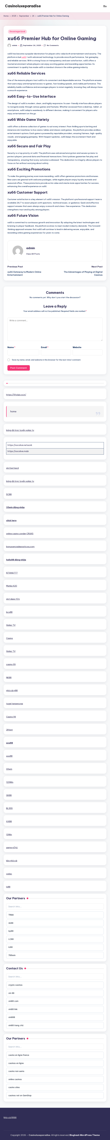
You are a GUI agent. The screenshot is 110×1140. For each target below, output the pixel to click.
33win (9, 769)
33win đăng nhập (15, 507)
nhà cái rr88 (12, 690)
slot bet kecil (12, 468)
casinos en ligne (16, 1063)
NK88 (8, 677)
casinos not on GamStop (20, 1095)
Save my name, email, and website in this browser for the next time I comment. (46, 360)
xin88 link (12, 1009)
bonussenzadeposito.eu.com (20, 546)
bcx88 (9, 612)
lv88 (8, 887)
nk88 (10, 923)
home (13, 411)
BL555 (9, 808)
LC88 (11, 939)
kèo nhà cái (11, 860)
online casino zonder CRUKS (19, 533)
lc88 (10, 947)
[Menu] (104, 6)
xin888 (11, 1017)
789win (11, 955)
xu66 (23, 57)
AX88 (9, 821)
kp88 (10, 931)
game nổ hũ (12, 847)
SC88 (9, 494)
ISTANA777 (12, 573)
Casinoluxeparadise (23, 6)
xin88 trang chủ (15, 1025)
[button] (33, 254)
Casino (9, 638)
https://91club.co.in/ (16, 394)
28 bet (9, 730)
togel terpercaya (14, 703)
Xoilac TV (10, 625)
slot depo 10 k (13, 599)
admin (30, 248)
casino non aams (16, 1071)
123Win (9, 782)
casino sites (14, 1087)
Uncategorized (17, 31)
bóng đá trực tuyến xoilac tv (20, 430)
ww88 (9, 743)
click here (11, 520)
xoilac (9, 874)
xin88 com (13, 1001)
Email (44, 347)
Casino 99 (11, 717)
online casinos (15, 1079)
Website (77, 347)
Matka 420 (11, 586)
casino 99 (11, 664)
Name (11, 347)
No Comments (53, 45)
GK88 (9, 795)
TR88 (11, 915)
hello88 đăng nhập (16, 560)
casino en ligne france (18, 1055)
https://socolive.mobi (18, 451)
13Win (9, 834)
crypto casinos (15, 985)
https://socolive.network (20, 445)
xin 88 (11, 993)
